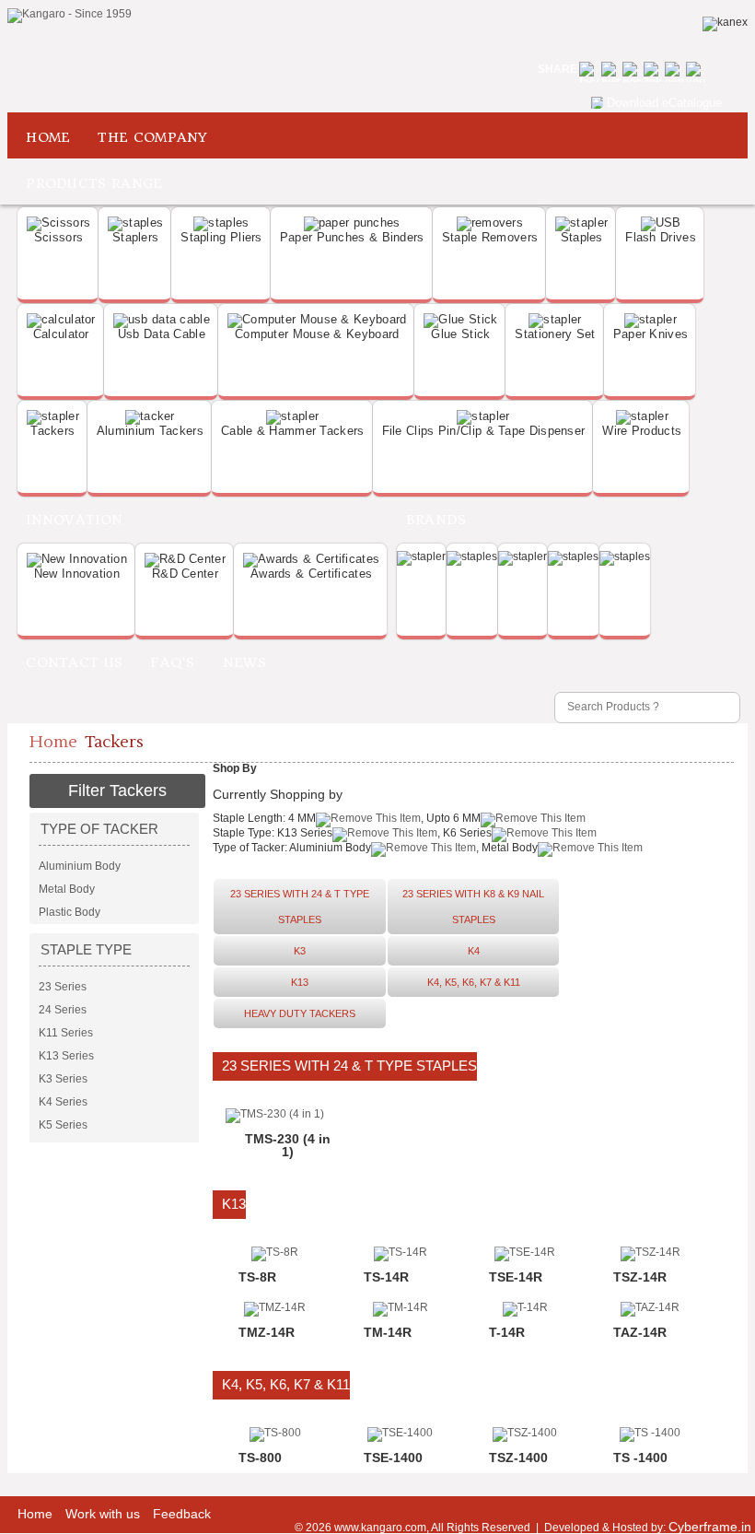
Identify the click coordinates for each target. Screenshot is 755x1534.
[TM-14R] (400, 1307)
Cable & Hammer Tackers (293, 431)
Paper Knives (651, 334)
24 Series (63, 1009)
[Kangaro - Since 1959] (69, 15)
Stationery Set (555, 334)
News (244, 662)
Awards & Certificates (311, 573)
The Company (152, 137)
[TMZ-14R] (275, 1307)
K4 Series (63, 1101)
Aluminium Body (80, 866)
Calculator (61, 334)
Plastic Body (69, 912)
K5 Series (63, 1124)
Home (48, 137)
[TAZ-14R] (650, 1307)
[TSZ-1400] (525, 1432)
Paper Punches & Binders (352, 237)
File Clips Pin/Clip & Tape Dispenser (484, 431)
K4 (474, 950)
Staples (582, 237)
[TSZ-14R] (650, 1252)
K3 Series (63, 1078)
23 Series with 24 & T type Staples (299, 906)
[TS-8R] (274, 1252)
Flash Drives (660, 237)
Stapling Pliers (221, 237)
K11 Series (66, 1032)
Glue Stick (460, 334)
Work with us (102, 1513)
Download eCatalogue (664, 103)
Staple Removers (490, 237)
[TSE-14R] (524, 1252)
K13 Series (66, 1055)
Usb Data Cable (161, 334)
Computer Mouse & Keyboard (317, 334)
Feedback (182, 1513)
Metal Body (67, 889)
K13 (299, 982)
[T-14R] (525, 1307)
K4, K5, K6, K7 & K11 (473, 982)
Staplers (135, 237)
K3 (300, 950)
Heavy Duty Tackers (299, 1013)
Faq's (172, 662)
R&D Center (185, 573)
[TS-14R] (400, 1252)
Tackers (52, 431)
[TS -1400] (650, 1432)
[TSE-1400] (400, 1432)
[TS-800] (275, 1432)
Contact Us (74, 662)
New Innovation (77, 573)
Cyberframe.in (709, 1526)
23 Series (63, 986)
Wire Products (641, 431)
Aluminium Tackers (150, 431)
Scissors (58, 237)
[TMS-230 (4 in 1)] (275, 1113)
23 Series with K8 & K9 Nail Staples (473, 906)
